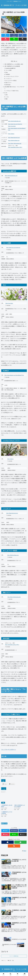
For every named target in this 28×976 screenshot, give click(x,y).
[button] (25, 460)
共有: (6, 94)
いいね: (7, 96)
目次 (12, 61)
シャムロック (8, 78)
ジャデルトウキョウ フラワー (12, 76)
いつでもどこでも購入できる (11, 90)
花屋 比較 (5, 823)
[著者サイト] (7, 842)
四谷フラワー (8, 82)
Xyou (6, 72)
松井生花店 (7, 84)
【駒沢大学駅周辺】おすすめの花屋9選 (19, 805)
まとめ (5, 92)
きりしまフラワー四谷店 (10, 80)
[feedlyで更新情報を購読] (20, 842)
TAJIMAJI (7, 74)
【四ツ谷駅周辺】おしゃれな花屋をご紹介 (13, 64)
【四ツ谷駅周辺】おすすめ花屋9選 (12, 66)
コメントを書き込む (14, 956)
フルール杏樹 (8, 70)
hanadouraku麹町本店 (10, 68)
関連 (6, 99)
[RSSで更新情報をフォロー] (14, 846)
